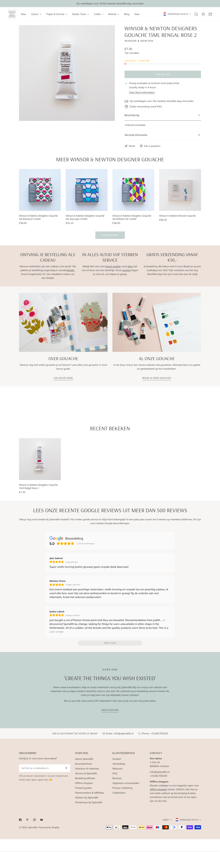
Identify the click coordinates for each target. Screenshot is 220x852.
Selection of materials (87, 768)
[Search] (196, 14)
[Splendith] (12, 14)
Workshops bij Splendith (88, 802)
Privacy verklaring (122, 787)
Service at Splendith (86, 773)
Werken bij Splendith (86, 797)
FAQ (114, 773)
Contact (116, 758)
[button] (210, 14)
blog (130, 266)
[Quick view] (54, 207)
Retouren (117, 768)
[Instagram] (34, 819)
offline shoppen (158, 789)
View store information (142, 92)
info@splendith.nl (123, 733)
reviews (126, 270)
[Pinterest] (27, 819)
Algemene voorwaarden (125, 783)
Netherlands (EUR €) (178, 13)
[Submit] (66, 768)
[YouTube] (41, 819)
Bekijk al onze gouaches (156, 377)
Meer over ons (110, 709)
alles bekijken (110, 235)
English (166, 819)
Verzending (118, 763)
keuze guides (113, 266)
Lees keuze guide (63, 377)
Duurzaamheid (83, 763)
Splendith (32, 827)
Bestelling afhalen (85, 778)
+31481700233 (159, 733)
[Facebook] (20, 819)
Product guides (83, 787)
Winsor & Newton (138, 40)
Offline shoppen (84, 783)
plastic (70, 270)
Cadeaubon (118, 792)
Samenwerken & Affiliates (89, 792)
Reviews (117, 778)
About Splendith (84, 758)
